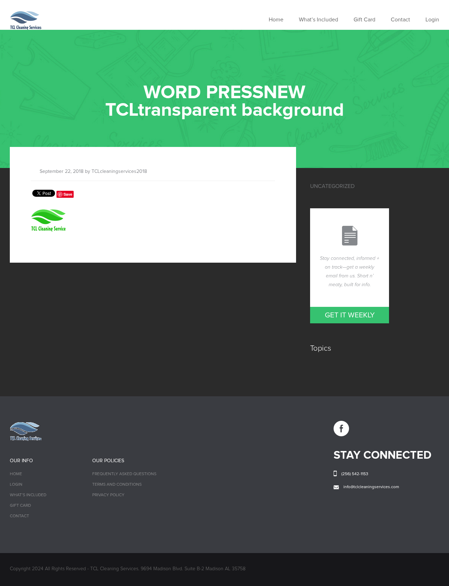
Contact (400, 19)
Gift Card (364, 19)
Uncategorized (332, 186)
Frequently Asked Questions (124, 474)
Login (432, 19)
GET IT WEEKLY (350, 315)
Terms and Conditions (117, 485)
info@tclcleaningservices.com (371, 487)
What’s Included (318, 19)
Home (276, 19)
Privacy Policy (108, 495)
